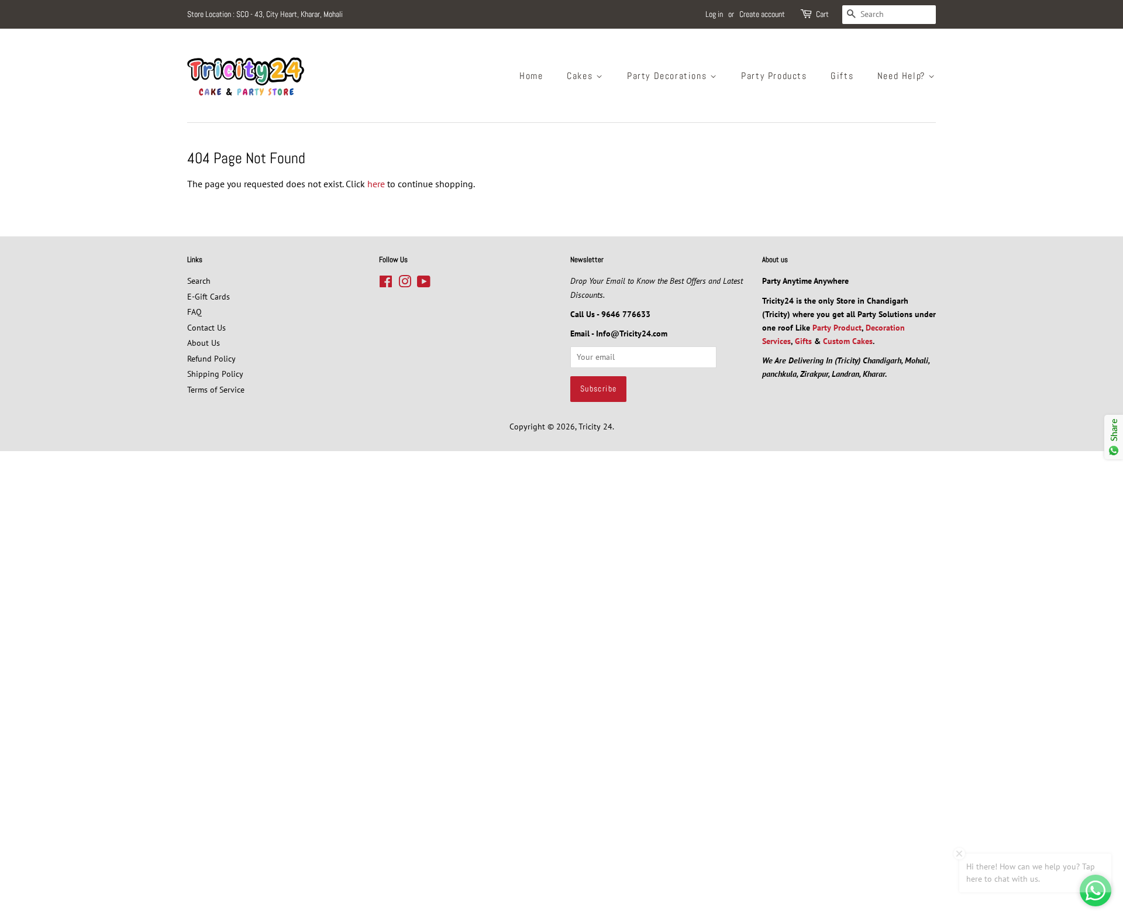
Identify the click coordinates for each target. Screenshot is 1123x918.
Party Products (774, 76)
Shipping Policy (215, 374)
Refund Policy (211, 358)
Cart (822, 14)
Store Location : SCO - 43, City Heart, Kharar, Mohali (265, 14)
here (376, 184)
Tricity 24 (595, 426)
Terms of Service (215, 389)
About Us (203, 343)
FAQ (194, 312)
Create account (762, 14)
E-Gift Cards (208, 296)
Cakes (581, 76)
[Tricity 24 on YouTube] (423, 284)
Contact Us (206, 327)
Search (199, 281)
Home (531, 76)
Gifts (842, 76)
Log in (714, 14)
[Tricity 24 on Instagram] (404, 284)
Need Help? (903, 76)
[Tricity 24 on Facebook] (385, 284)
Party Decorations (668, 76)
